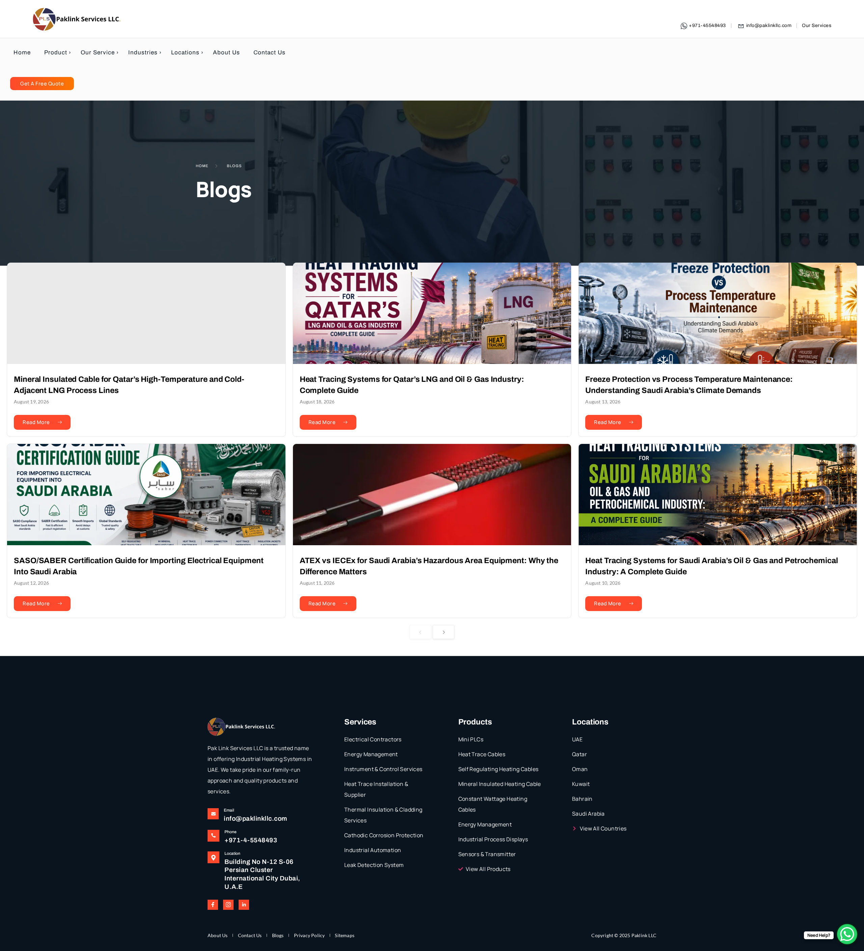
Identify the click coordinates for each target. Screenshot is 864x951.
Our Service (98, 52)
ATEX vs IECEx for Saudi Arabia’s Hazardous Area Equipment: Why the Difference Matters (429, 566)
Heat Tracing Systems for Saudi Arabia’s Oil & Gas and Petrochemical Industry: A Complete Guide (711, 566)
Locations (185, 52)
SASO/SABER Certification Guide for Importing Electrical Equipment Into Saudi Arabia (139, 566)
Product (55, 52)
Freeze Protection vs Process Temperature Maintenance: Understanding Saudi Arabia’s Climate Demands (689, 384)
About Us (226, 52)
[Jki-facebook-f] (213, 905)
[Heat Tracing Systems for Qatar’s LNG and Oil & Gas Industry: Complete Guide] (432, 313)
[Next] (444, 632)
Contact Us (269, 52)
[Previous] (421, 632)
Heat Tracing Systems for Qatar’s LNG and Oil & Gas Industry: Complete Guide (412, 384)
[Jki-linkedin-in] (244, 905)
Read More (36, 422)
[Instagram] (228, 905)
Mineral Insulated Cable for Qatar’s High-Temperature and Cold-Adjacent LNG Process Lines (129, 384)
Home (22, 52)
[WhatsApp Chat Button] (847, 934)
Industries (143, 52)
